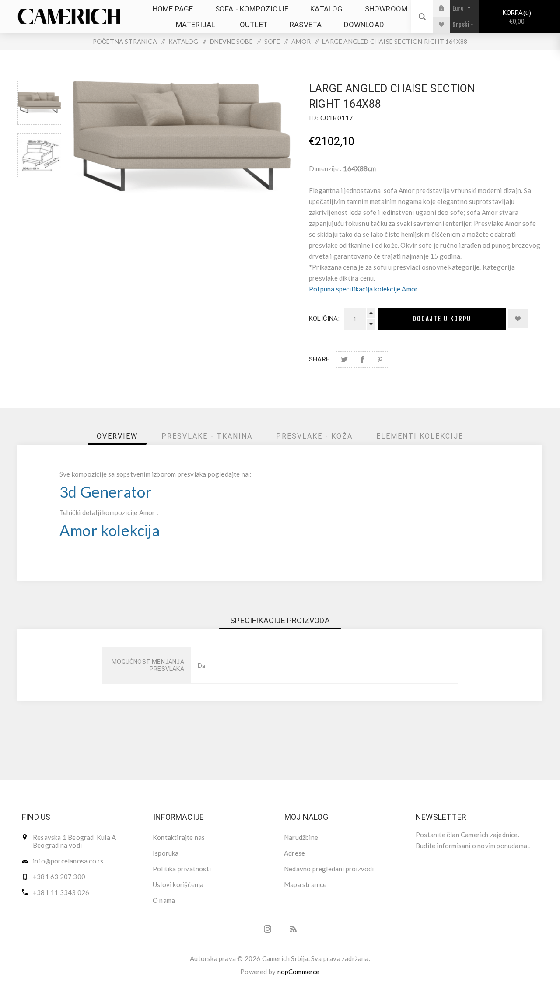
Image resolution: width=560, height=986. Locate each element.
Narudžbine (301, 837)
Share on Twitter (344, 359)
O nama (164, 900)
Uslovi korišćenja (178, 884)
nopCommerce (298, 971)
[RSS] (293, 929)
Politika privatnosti (182, 869)
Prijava (448, 8)
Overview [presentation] (117, 436)
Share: (320, 359)
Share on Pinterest (380, 359)
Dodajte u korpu (442, 319)
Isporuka (166, 853)
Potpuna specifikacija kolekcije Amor (363, 289)
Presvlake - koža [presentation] (314, 436)
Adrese (294, 853)
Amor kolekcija (110, 530)
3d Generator (106, 492)
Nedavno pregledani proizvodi (329, 869)
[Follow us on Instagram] (267, 929)
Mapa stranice (305, 884)
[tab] (117, 436)
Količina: (324, 319)
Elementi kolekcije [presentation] (419, 436)
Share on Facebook (362, 359)
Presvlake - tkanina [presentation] (206, 436)
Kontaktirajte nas (179, 837)
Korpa (516, 17)
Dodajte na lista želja (518, 318)
